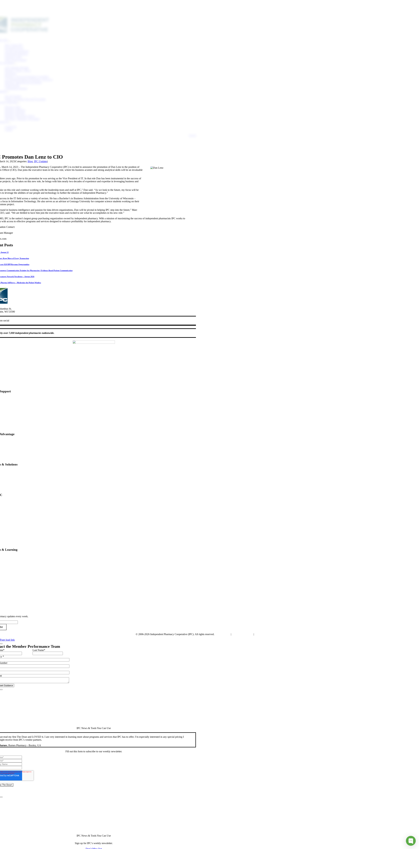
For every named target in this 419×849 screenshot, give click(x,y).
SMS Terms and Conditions (269, 634)
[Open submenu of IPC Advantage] (15, 63)
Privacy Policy (222, 634)
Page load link (7, 639)
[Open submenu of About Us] (9, 122)
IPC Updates (40, 161)
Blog (30, 161)
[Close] (1, 643)
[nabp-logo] (94, 342)
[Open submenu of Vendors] (8, 92)
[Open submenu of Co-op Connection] (18, 103)
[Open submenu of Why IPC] (9, 41)
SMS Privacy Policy (242, 634)
